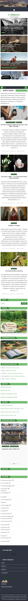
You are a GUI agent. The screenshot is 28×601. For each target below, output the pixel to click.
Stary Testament (6, 521)
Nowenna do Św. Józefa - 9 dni (8, 415)
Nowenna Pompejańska (7, 405)
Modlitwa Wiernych (5, 390)
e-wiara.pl (14, 14)
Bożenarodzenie (5, 538)
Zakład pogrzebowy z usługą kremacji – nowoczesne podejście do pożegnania (12, 28)
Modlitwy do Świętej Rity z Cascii (9, 394)
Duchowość (4, 488)
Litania (2, 563)
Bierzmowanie (5, 529)
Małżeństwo (4, 532)
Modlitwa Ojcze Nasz (6, 387)
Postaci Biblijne (5, 492)
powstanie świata (6, 513)
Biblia (3, 490)
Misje (3, 502)
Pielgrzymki (4, 508)
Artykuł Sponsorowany (6, 67)
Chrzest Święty (5, 483)
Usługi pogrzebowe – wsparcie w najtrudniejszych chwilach (10, 45)
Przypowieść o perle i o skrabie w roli (10, 449)
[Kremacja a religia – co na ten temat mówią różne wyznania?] (14, 163)
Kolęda (3, 497)
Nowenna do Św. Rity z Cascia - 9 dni (10, 412)
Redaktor (14, 30)
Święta (3, 535)
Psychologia (14, 67)
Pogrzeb (3, 32)
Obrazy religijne (5, 505)
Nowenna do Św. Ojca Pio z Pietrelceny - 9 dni (12, 408)
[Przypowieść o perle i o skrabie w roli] (14, 434)
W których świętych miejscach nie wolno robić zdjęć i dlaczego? (14, 125)
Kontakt (3, 584)
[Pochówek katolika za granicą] (14, 259)
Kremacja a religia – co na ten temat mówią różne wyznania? (14, 177)
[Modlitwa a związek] (14, 214)
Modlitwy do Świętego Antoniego (14, 373)
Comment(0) (21, 151)
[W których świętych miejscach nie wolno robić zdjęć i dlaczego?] (14, 113)
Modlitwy (3, 569)
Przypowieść (4, 573)
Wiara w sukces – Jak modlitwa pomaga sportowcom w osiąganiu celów (13, 63)
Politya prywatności (6, 587)
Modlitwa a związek (14, 225)
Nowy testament (5, 446)
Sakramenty (4, 527)
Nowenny (3, 566)
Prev (13, 554)
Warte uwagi (19, 122)
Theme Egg (23, 599)
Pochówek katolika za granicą (14, 271)
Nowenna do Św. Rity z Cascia (12, 367)
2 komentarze (21, 293)
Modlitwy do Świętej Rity (11, 370)
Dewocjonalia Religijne (7, 486)
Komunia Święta (5, 499)
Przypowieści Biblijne (14, 446)
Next (15, 554)
